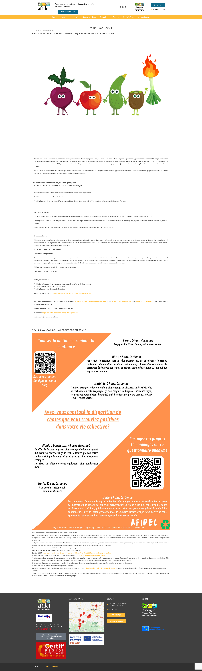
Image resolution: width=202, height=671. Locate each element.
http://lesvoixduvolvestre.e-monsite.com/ (99, 568)
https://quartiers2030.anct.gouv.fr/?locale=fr (58, 553)
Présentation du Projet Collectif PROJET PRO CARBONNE (59, 330)
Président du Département (121, 302)
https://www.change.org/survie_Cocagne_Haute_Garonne (71, 293)
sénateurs (148, 302)
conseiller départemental (97, 302)
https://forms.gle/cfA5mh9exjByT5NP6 (90, 555)
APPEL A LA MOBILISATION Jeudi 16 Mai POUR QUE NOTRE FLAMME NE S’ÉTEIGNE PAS (73, 33)
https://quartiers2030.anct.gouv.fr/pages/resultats (93, 553)
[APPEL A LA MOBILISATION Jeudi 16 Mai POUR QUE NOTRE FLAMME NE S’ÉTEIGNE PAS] (101, 94)
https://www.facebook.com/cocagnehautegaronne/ (60, 313)
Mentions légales (52, 666)
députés (139, 302)
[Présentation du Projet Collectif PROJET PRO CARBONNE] (101, 431)
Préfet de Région (80, 302)
